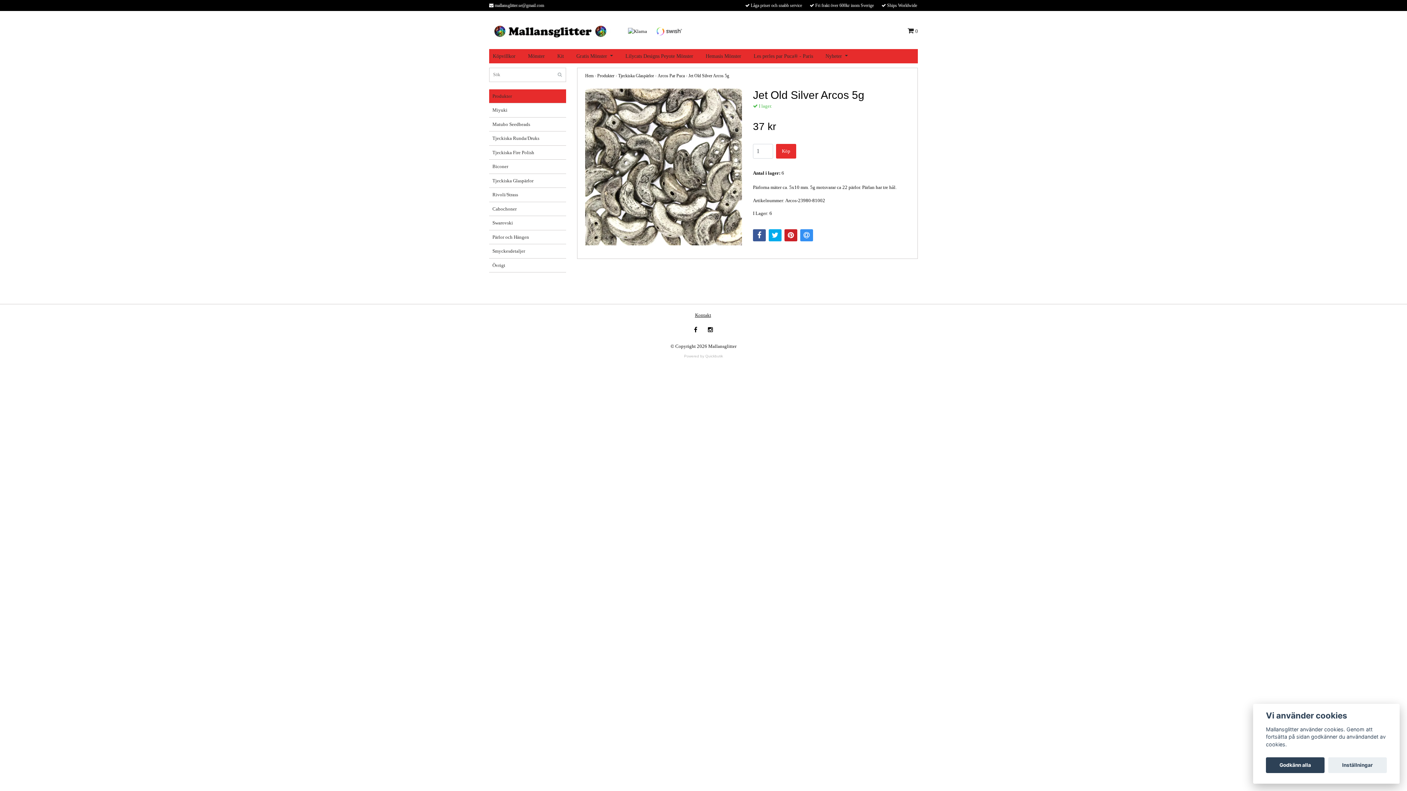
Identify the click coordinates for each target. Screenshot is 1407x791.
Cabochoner (504, 209)
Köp (786, 151)
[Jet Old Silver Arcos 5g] (663, 167)
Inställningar (1357, 765)
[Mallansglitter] (550, 30)
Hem (589, 75)
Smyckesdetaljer (508, 251)
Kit (560, 56)
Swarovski (502, 223)
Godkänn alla (1295, 765)
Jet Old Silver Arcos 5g (708, 75)
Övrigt (498, 265)
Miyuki (499, 110)
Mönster (536, 56)
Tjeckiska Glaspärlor (512, 180)
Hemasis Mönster (723, 56)
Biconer (500, 166)
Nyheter (834, 56)
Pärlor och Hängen (510, 237)
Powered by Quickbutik (703, 356)
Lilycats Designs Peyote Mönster (659, 56)
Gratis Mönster (591, 56)
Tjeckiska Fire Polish (513, 152)
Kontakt (703, 315)
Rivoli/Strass (505, 194)
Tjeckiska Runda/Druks (515, 138)
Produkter (502, 96)
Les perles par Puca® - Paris (783, 56)
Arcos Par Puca (671, 75)
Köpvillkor (504, 56)
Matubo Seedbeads (511, 124)
